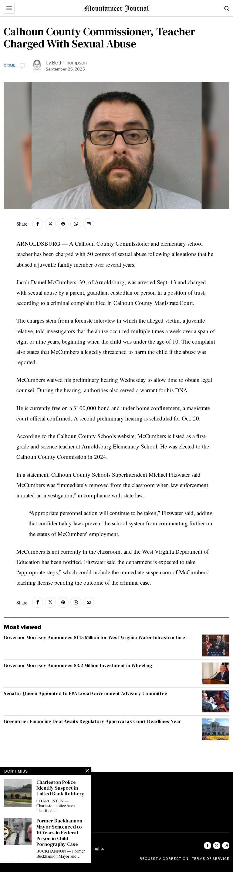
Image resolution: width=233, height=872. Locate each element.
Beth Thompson (69, 63)
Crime (9, 65)
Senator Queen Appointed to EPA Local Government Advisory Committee (85, 693)
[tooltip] (37, 223)
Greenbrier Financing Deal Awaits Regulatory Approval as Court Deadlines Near (92, 721)
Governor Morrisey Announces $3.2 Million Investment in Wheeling (78, 665)
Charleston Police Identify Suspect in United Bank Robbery (60, 788)
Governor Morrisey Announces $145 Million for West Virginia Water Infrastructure (94, 637)
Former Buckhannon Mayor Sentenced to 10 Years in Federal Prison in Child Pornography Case (59, 832)
